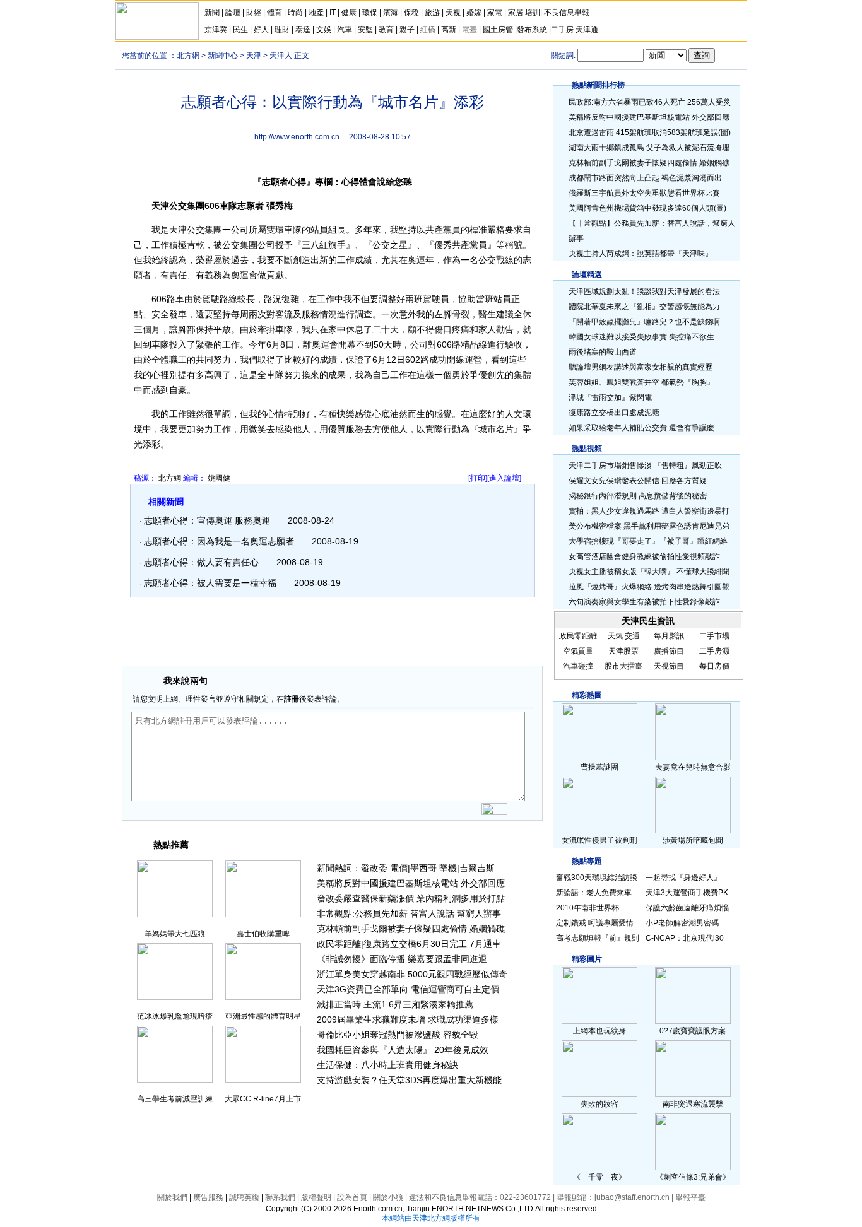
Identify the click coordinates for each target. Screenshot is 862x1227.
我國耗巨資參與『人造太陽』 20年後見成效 (402, 1050)
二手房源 (714, 651)
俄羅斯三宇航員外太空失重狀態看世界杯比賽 (644, 193)
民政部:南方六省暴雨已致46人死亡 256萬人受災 (650, 102)
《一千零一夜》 (599, 1177)
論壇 (232, 12)
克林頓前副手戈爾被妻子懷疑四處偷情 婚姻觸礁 (411, 929)
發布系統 (532, 29)
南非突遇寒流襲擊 (693, 1104)
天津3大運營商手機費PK (687, 892)
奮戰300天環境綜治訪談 (596, 877)
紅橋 (427, 29)
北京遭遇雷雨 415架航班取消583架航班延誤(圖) (650, 132)
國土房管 (498, 29)
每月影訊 (669, 635)
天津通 (587, 29)
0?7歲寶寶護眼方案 (692, 1030)
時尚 (295, 12)
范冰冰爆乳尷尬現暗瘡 (175, 1016)
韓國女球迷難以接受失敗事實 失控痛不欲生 (641, 336)
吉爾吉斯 (477, 868)
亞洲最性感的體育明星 (263, 1016)
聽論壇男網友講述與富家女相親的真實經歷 (640, 367)
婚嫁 (473, 12)
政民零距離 (339, 944)
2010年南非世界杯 (587, 907)
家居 (515, 12)
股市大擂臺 (623, 666)
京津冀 (216, 29)
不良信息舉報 (566, 12)
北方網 (188, 55)
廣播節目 (669, 651)
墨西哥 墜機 (433, 868)
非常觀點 (334, 913)
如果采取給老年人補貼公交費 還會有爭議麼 (641, 427)
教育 (386, 29)
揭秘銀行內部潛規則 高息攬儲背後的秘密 (638, 495)
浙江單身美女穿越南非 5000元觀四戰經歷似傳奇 (412, 974)
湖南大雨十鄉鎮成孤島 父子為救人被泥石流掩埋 (649, 147)
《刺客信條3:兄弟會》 (693, 1177)
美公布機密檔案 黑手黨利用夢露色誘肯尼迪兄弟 (649, 526)
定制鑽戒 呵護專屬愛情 (595, 923)
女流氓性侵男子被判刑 (599, 840)
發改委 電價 (384, 868)
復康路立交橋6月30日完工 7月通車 (432, 944)
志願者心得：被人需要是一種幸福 (210, 583)
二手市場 (714, 635)
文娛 (323, 29)
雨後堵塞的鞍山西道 (603, 352)
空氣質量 (578, 651)
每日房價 (714, 666)
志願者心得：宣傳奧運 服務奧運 (207, 520)
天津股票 (623, 651)
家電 (494, 12)
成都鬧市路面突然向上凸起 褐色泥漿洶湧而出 (645, 177)
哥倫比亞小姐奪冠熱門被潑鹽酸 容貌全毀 (397, 1035)
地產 (316, 12)
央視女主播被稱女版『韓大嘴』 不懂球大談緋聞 (649, 571)
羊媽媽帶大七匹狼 (175, 933)
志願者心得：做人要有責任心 (201, 562)
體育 (274, 12)
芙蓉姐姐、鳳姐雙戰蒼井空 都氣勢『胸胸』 (641, 382)
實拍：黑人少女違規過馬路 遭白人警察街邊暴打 (649, 511)
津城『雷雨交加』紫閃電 (610, 397)
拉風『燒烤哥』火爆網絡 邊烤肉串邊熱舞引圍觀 (649, 586)
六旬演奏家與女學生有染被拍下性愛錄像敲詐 (644, 601)
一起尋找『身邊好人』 (683, 877)
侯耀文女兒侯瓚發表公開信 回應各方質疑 (638, 480)
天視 (453, 12)
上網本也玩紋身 (599, 1030)
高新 (448, 29)
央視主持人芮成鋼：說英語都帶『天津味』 (640, 253)
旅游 (432, 12)
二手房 (562, 29)
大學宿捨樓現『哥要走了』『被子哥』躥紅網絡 (648, 541)
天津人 (280, 55)
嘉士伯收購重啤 (263, 933)
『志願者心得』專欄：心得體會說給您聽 (332, 182)
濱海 (390, 12)
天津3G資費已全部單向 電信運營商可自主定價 (408, 989)
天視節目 (669, 666)
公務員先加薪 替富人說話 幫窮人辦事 (428, 913)
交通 (632, 635)
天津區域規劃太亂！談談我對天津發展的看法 (644, 291)
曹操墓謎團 (599, 767)
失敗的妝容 (599, 1104)
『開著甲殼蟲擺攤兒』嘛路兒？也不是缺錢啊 (644, 321)
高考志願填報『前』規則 (597, 938)
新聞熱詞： (339, 868)
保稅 (411, 12)
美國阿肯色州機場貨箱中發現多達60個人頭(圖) (647, 208)
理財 (282, 29)
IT (332, 12)
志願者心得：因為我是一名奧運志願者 (219, 541)
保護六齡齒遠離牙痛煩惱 (687, 907)
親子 (407, 29)
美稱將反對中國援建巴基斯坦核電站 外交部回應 (411, 883)
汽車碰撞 (578, 666)
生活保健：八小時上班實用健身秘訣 (387, 1065)
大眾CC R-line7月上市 (263, 1099)
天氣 (615, 635)
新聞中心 (223, 55)
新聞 (212, 12)
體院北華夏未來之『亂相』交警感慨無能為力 (644, 306)
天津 (253, 55)
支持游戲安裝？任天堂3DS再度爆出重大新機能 (409, 1080)
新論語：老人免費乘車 (594, 892)
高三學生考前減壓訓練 (175, 1099)
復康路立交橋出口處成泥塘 (614, 412)
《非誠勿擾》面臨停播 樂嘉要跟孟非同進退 (402, 959)
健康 (349, 12)
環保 (369, 12)
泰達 (302, 29)
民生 (240, 29)
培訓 (532, 12)
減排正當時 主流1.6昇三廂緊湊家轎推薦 (395, 1004)
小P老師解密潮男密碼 (682, 923)
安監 (365, 29)
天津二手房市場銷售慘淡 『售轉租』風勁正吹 (645, 465)
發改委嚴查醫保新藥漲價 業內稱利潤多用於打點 (411, 898)
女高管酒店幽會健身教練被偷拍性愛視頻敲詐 (644, 556)
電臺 (469, 29)
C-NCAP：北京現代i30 (685, 938)
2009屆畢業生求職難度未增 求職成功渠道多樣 (408, 1019)
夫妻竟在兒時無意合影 (693, 767)
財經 (253, 12)
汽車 (344, 29)
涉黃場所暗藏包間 (693, 840)
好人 (261, 29)
